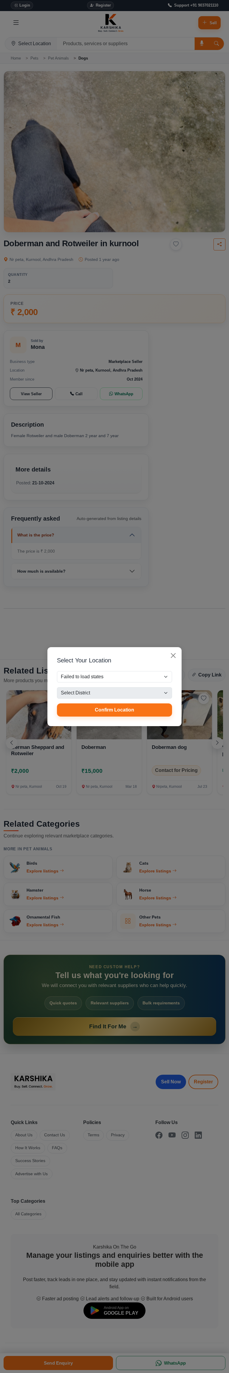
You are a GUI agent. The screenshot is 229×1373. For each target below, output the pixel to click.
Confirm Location (114, 709)
